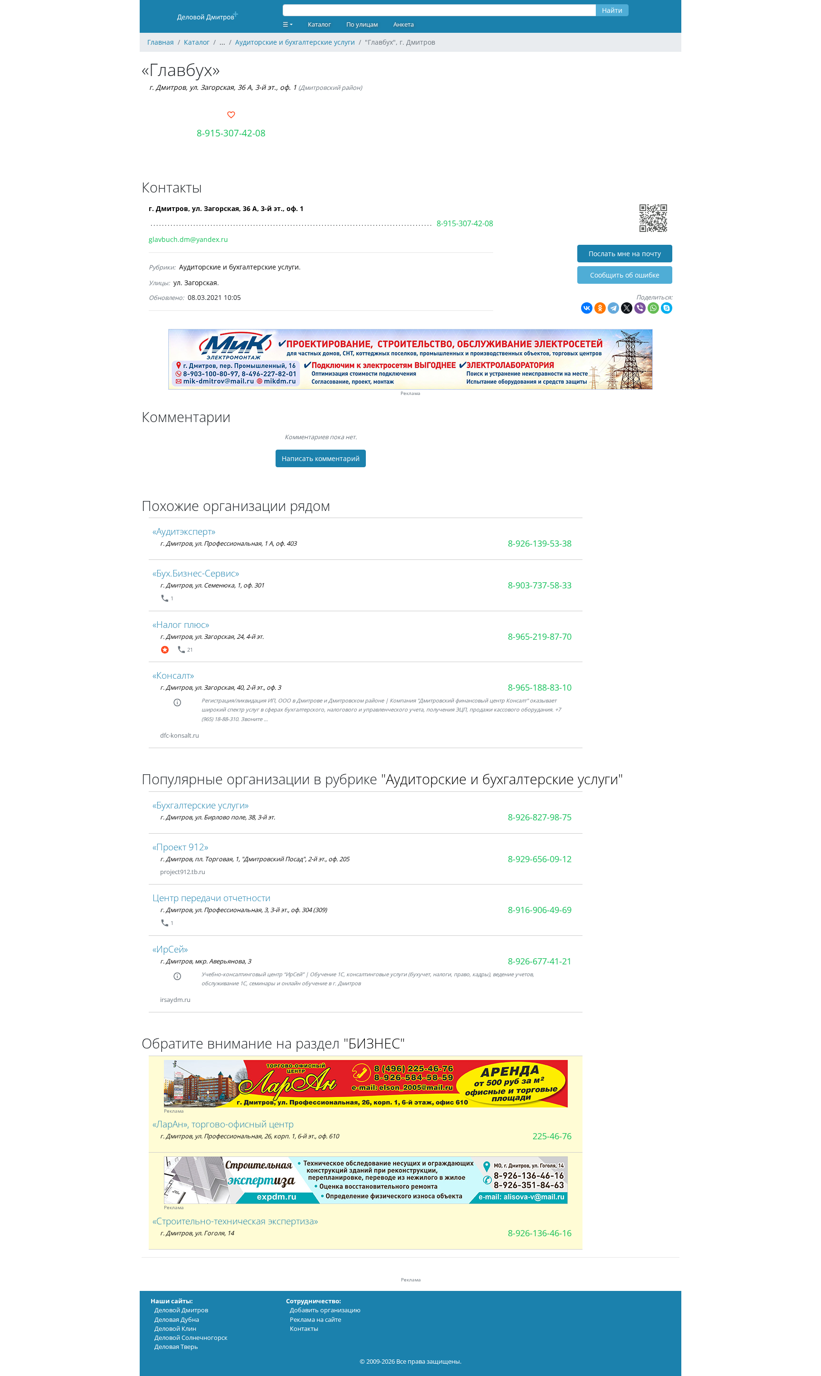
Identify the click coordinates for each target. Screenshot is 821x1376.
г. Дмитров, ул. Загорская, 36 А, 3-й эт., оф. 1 (222, 87)
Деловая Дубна (176, 1319)
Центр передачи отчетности (211, 897)
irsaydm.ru (175, 999)
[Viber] (640, 308)
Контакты (304, 1328)
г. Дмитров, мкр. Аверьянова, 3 (205, 961)
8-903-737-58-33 (540, 585)
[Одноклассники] (600, 308)
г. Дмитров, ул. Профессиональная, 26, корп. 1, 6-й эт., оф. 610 (249, 1136)
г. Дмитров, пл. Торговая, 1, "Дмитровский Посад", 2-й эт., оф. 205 (254, 859)
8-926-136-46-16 (540, 1233)
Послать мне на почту (625, 253)
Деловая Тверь (176, 1346)
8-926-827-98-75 (540, 817)
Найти (612, 10)
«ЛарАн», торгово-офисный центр (223, 1123)
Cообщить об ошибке (624, 274)
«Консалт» (173, 675)
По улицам (362, 24)
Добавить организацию (325, 1310)
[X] (626, 308)
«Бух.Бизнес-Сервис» (196, 573)
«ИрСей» (170, 949)
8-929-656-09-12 (540, 859)
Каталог (319, 24)
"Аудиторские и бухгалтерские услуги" (502, 779)
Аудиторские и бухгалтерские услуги (239, 266)
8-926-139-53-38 (540, 543)
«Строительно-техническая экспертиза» (235, 1220)
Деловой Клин (175, 1328)
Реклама (410, 393)
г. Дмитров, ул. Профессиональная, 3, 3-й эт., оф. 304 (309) (243, 909)
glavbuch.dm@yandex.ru (188, 239)
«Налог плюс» (181, 624)
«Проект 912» (180, 846)
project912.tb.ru (182, 871)
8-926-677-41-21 (540, 961)
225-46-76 (552, 1136)
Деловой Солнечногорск (191, 1337)
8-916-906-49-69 (540, 909)
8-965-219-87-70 (540, 636)
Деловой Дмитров (181, 1310)
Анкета (403, 24)
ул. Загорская (195, 282)
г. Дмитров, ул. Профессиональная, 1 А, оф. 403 (228, 543)
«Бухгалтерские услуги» (200, 805)
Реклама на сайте (315, 1319)
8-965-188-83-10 (540, 687)
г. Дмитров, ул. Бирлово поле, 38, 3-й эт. (217, 817)
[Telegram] (613, 308)
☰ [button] (285, 24)
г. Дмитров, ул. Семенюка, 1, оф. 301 (212, 585)
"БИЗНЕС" (374, 1043)
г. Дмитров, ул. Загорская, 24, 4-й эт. (212, 636)
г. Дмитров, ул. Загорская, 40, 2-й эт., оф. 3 (220, 687)
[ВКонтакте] (586, 308)
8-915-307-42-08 (231, 132)
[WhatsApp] (653, 308)
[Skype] (666, 308)
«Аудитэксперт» (184, 531)
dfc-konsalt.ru (179, 735)
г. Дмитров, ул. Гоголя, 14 (197, 1233)
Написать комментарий (321, 458)
